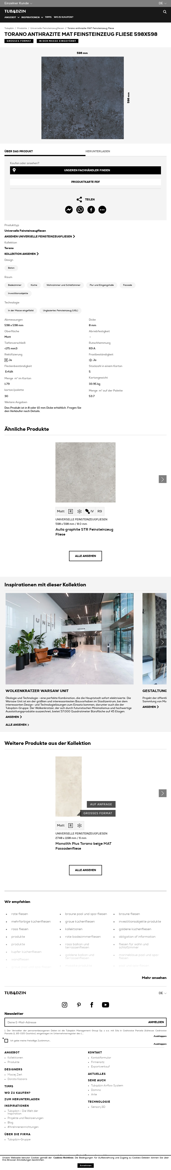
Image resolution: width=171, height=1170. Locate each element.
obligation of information (137, 936)
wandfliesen (20, 959)
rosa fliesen (19, 929)
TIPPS (48, 17)
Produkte (22, 28)
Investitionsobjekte (18, 293)
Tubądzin (9, 28)
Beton (11, 268)
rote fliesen (19, 914)
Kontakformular (101, 1057)
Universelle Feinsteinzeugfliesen (47, 28)
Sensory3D (98, 1107)
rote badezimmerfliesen (83, 936)
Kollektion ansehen (20, 254)
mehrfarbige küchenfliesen (31, 921)
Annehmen (86, 1165)
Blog (10, 1122)
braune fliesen (129, 914)
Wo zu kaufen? (63, 17)
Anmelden (156, 1022)
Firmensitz (97, 1062)
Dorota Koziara (17, 1079)
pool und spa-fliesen (134, 965)
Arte (94, 1094)
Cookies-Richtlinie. (64, 1158)
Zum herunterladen (22, 1099)
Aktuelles (97, 1074)
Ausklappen (160, 1036)
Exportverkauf (100, 1066)
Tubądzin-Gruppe (19, 1139)
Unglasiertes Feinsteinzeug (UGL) (60, 310)
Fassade (127, 285)
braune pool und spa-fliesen (86, 914)
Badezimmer (14, 285)
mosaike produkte (78, 965)
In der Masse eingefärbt (21, 310)
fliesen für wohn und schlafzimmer (134, 946)
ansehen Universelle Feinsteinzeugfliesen (38, 236)
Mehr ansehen (154, 978)
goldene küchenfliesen (135, 929)
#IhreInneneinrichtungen (23, 1127)
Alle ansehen (85, 556)
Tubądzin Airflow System (107, 1085)
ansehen (12, 717)
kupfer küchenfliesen (26, 952)
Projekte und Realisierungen (25, 1118)
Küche (34, 285)
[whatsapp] (80, 210)
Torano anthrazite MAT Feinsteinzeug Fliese (90, 28)
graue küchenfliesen (80, 921)
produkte (18, 936)
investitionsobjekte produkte (140, 921)
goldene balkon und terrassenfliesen (79, 957)
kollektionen (73, 929)
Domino (96, 1090)
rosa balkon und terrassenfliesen (77, 946)
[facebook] (91, 210)
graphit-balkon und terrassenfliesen (133, 975)
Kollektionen (15, 1057)
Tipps (8, 1086)
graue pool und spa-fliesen (31, 967)
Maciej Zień (15, 1074)
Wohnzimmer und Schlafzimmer (63, 285)
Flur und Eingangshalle (102, 285)
